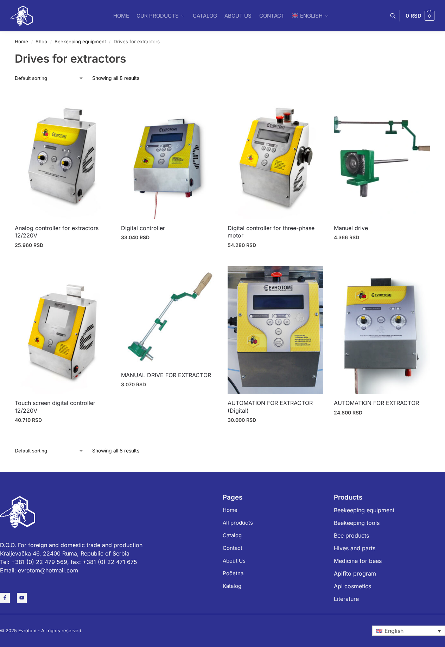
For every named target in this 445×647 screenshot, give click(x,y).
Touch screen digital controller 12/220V (55, 406)
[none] (408, 631)
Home (21, 41)
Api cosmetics (352, 586)
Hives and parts (354, 548)
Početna (233, 573)
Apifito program (355, 573)
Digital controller (143, 227)
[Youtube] (22, 598)
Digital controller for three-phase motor (271, 231)
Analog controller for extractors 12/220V (56, 231)
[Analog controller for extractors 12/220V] (62, 154)
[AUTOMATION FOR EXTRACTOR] (382, 330)
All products (238, 522)
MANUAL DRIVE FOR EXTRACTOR (166, 375)
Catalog (232, 535)
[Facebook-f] (5, 598)
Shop (41, 41)
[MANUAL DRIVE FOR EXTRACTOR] (169, 316)
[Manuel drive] (382, 154)
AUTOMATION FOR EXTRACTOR (376, 402)
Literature (346, 598)
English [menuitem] (393, 630)
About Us (234, 560)
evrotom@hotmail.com (48, 570)
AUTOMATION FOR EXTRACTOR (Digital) (270, 406)
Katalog (232, 586)
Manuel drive (351, 227)
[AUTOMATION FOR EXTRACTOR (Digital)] (275, 330)
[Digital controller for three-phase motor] (275, 154)
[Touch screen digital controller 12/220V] (62, 330)
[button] (420, 15)
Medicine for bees (358, 560)
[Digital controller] (169, 154)
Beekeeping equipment (80, 41)
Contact (232, 548)
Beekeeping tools (357, 522)
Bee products (351, 535)
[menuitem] (408, 631)
